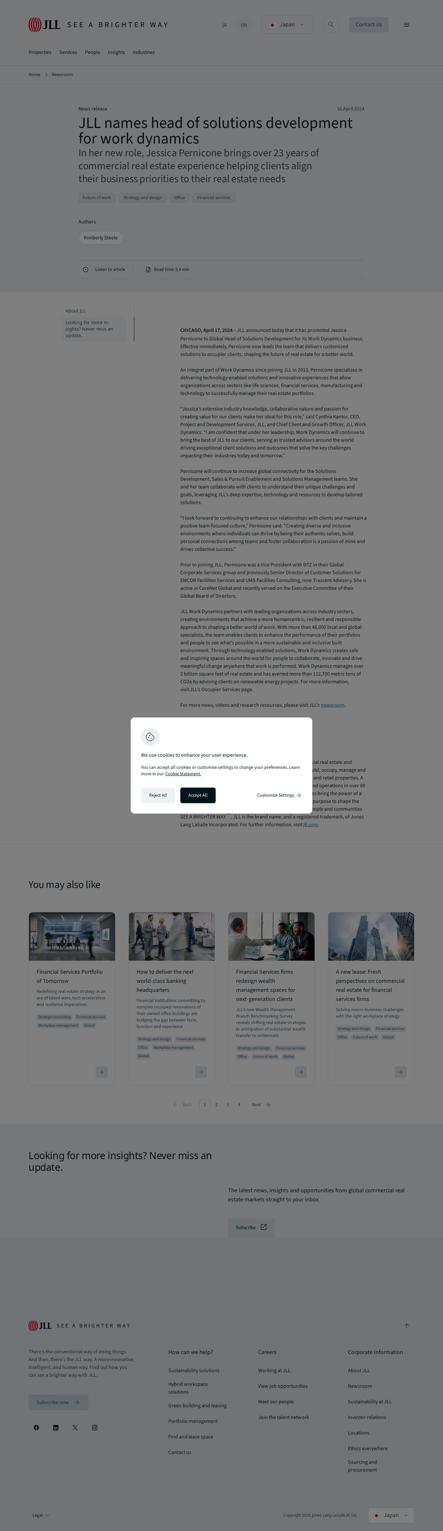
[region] (221, 765)
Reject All (158, 795)
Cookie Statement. (183, 774)
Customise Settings (279, 795)
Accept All (198, 795)
